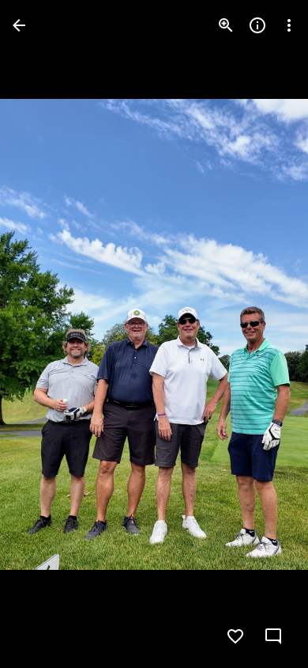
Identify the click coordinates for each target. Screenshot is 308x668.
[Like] (235, 636)
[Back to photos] (19, 25)
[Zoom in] (226, 25)
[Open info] (257, 25)
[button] (44, 334)
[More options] (289, 25)
